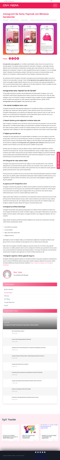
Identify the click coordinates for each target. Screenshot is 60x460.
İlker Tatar (18, 272)
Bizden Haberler (8, 289)
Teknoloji (6, 296)
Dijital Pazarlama (14, 20)
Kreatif (6, 305)
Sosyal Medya (24, 20)
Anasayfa (5, 20)
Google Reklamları (9, 302)
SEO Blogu (7, 299)
